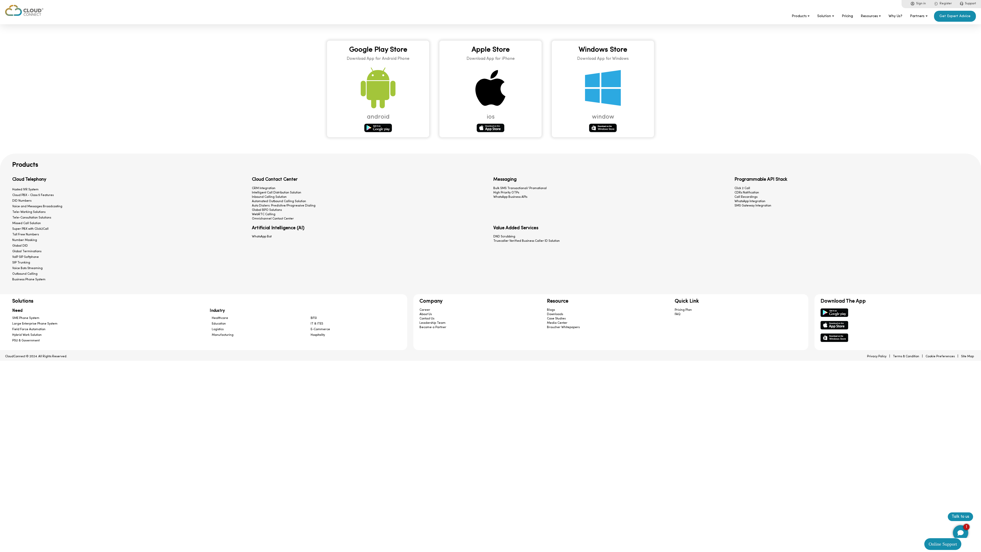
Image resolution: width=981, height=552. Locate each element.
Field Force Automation (28, 329)
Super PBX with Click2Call (30, 229)
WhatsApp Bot (262, 236)
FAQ (678, 314)
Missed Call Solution (26, 223)
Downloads (555, 314)
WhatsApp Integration (749, 201)
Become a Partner (432, 327)
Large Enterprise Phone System (34, 323)
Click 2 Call (742, 188)
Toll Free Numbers (25, 234)
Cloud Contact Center (275, 179)
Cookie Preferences (940, 356)
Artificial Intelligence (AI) (278, 228)
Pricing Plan (683, 310)
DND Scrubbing (504, 236)
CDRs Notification (746, 192)
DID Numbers (21, 200)
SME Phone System (25, 318)
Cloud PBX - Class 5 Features (33, 195)
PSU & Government (26, 340)
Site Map (967, 356)
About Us (425, 314)
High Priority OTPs (506, 192)
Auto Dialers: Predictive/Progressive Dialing (284, 205)
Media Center (557, 323)
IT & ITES (317, 323)
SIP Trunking (21, 262)
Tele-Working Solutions (28, 212)
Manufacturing (222, 335)
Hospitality (318, 335)
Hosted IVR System (25, 189)
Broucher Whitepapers (563, 327)
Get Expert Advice (955, 16)
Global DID (20, 245)
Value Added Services (515, 228)
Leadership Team (432, 323)
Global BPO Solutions (267, 210)
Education (219, 323)
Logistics (218, 329)
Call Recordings (745, 197)
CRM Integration (263, 188)
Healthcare (220, 318)
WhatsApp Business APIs (510, 197)
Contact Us (426, 318)
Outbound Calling (25, 273)
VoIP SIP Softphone (25, 257)
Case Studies (556, 318)
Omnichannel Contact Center (273, 218)
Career (424, 310)
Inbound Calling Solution (269, 197)
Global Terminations (26, 251)
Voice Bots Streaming (27, 268)
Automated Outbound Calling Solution (279, 201)
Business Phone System (28, 279)
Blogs (551, 310)
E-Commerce (320, 329)
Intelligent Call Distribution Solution (276, 192)
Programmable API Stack (760, 179)
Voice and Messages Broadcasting (37, 206)
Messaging (505, 179)
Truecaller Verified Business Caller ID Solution (526, 241)
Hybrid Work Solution (27, 335)
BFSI (314, 318)
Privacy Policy (876, 356)
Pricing (847, 16)
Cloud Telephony (29, 179)
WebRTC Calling (263, 214)
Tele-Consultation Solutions (31, 217)
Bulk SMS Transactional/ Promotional (520, 188)
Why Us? (895, 16)
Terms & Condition (906, 356)
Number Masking (24, 240)
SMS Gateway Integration (752, 205)
